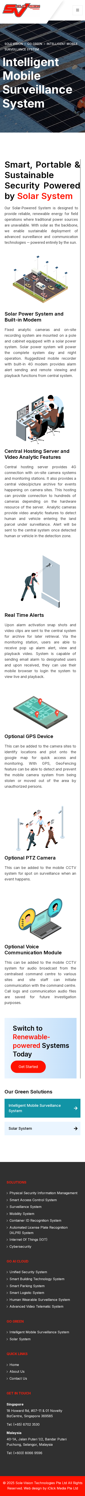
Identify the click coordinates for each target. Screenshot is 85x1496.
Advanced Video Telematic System (36, 1306)
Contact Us (18, 1378)
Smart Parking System (27, 1286)
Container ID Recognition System (35, 1220)
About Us (17, 1371)
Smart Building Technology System (36, 1279)
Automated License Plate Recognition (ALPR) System (38, 1230)
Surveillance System (25, 1207)
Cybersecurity (20, 1246)
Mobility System (21, 1214)
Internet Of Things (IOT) (28, 1239)
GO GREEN (15, 1321)
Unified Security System (28, 1272)
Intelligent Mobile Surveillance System (39, 1332)
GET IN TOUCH (19, 1393)
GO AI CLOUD (17, 1261)
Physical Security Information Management (43, 1193)
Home (14, 1365)
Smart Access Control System (33, 1200)
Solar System (20, 1339)
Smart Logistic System (26, 1293)
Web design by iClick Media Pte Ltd (51, 1488)
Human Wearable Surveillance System (39, 1300)
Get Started (28, 1066)
